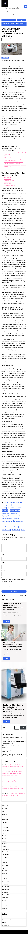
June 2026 (4, 808)
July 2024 (4, 868)
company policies (6, 505)
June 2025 (4, 838)
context (4, 507)
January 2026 (5, 819)
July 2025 (4, 835)
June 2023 (4, 903)
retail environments (7, 521)
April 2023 (4, 908)
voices (22, 529)
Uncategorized (21, 20)
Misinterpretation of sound (9, 185)
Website (3, 570)
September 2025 (5, 830)
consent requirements (18, 505)
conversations (11, 507)
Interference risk (7, 183)
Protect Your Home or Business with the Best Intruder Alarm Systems (12, 645)
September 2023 (5, 894)
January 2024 (5, 884)
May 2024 (4, 873)
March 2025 (4, 846)
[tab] (25, 6)
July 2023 (4, 900)
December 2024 (5, 854)
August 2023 (5, 897)
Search (3, 727)
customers (20, 507)
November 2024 (5, 857)
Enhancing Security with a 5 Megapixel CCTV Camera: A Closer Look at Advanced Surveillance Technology (12, 773)
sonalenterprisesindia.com (9, 20)
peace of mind (16, 515)
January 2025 (5, 851)
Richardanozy (5, 780)
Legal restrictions (7, 179)
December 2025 (5, 822)
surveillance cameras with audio (10, 526)
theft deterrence (6, 529)
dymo (3, 917)
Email (3, 562)
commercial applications (16, 502)
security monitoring (18, 521)
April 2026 (4, 811)
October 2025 (5, 827)
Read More (7, 622)
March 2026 (4, 814)
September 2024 (5, 862)
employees (5, 510)
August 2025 (5, 833)
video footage (15, 529)
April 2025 (4, 843)
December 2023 (5, 886)
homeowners (5, 513)
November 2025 (5, 825)
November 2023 (5, 889)
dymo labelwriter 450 (6, 919)
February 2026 (5, 817)
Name (3, 554)
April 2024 (4, 876)
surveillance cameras (7, 524)
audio (6, 502)
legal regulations (6, 515)
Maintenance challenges (9, 180)
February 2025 (5, 849)
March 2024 (4, 878)
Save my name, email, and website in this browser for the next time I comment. (13, 580)
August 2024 (5, 865)
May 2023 (4, 905)
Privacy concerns (7, 177)
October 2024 (5, 860)
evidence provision (14, 510)
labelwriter (4, 922)
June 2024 (4, 870)
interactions (14, 513)
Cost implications (7, 182)
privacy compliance (7, 518)
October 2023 (5, 892)
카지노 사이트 (5, 771)
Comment (4, 542)
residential (16, 518)
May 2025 (4, 841)
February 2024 (5, 881)
